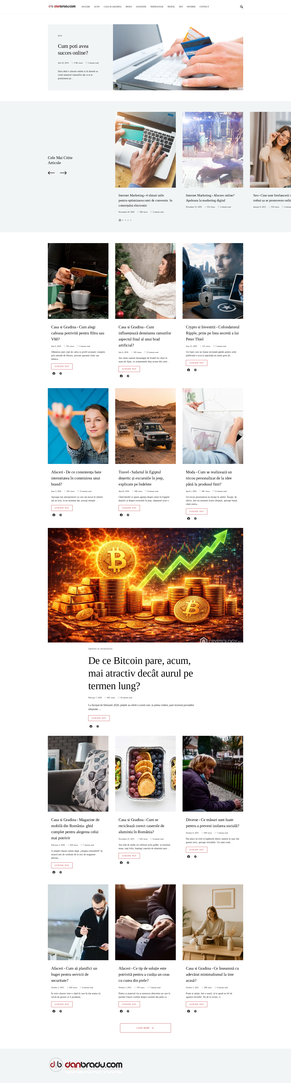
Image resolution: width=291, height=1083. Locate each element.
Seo (60, 36)
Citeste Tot (62, 366)
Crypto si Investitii (100, 649)
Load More (143, 1028)
